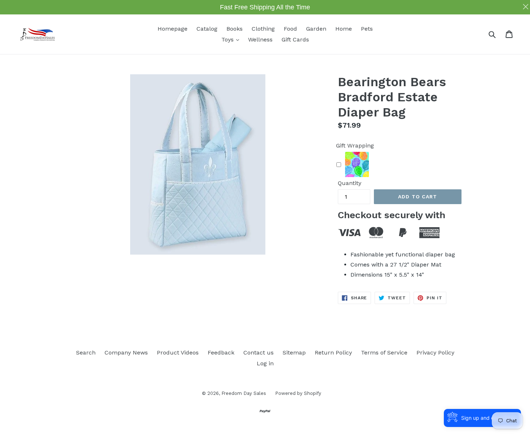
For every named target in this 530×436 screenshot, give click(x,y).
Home (343, 28)
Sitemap (294, 352)
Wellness (260, 39)
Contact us (258, 352)
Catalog (206, 28)
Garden (316, 28)
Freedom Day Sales (243, 393)
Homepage (172, 28)
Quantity (349, 183)
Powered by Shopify (298, 393)
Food (290, 28)
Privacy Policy (435, 352)
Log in (265, 363)
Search (86, 352)
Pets (367, 28)
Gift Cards (295, 39)
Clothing (263, 28)
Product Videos (178, 352)
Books (234, 28)
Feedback (221, 352)
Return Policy (333, 352)
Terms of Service (384, 352)
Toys (232, 39)
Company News (126, 352)
